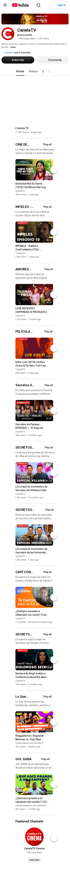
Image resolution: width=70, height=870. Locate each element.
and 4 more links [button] (22, 52)
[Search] (38, 5)
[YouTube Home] (20, 5)
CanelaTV (20, 191)
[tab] (20, 71)
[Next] (53, 169)
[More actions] (51, 184)
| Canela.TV (22, 128)
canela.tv (9, 52)
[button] (49, 71)
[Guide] (5, 5)
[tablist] (35, 71)
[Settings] (46, 5)
